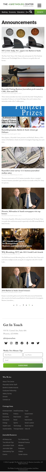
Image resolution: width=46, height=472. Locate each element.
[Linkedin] (16, 343)
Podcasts (21, 448)
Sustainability (7, 429)
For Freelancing (23, 439)
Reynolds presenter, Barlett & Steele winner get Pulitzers (20, 131)
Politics (15, 414)
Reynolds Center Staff (10, 384)
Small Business (18, 411)
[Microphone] (27, 343)
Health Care (6, 426)
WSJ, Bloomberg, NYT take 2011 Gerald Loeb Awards (22, 252)
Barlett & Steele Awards (10, 387)
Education (20, 12)
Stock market (29, 426)
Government (29, 414)
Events (5, 454)
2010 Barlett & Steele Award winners (16, 290)
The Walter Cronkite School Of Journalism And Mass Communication (23, 469)
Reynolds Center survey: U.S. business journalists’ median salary (21, 171)
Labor (27, 417)
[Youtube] (32, 343)
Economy (12, 12)
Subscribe (23, 365)
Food (26, 411)
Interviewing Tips (8, 451)
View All (27, 429)
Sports (15, 423)
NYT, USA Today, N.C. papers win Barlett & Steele (21, 50)
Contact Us (6, 399)
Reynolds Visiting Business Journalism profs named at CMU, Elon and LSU (22, 90)
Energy (28, 12)
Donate (5, 396)
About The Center (8, 381)
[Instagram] (11, 343)
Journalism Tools (8, 445)
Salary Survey (7, 393)
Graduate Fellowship (9, 390)
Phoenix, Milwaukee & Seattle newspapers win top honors (21, 212)
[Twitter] (38, 343)
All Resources (7, 439)
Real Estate (17, 417)
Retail (15, 420)
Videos (20, 451)
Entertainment (7, 411)
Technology (17, 426)
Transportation (18, 429)
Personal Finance (24, 442)
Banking (4, 12)
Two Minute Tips (8, 442)
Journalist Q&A (8, 448)
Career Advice (22, 454)
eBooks (20, 445)
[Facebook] (22, 343)
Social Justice (29, 423)
